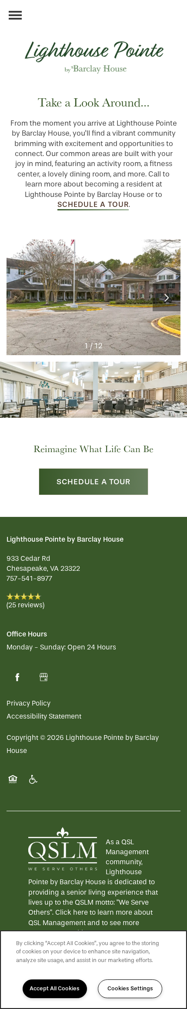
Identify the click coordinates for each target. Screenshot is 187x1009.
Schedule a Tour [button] (93, 481)
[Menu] (15, 15)
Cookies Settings (130, 988)
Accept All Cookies (55, 988)
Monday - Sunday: (36, 647)
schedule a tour (93, 204)
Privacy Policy (28, 703)
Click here (71, 912)
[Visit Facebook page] (17, 677)
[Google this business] (43, 677)
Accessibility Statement (44, 716)
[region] (93, 969)
